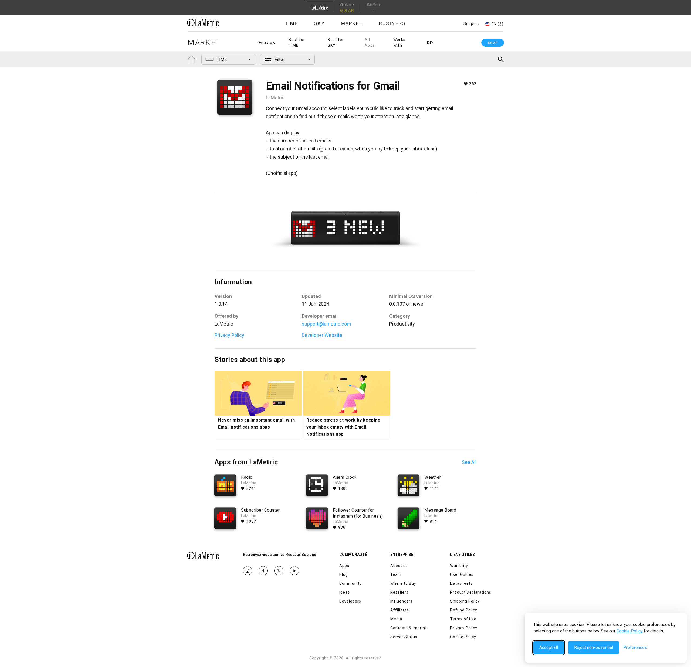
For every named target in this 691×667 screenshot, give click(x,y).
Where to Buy (403, 583)
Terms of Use (463, 619)
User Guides (461, 574)
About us (399, 565)
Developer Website (322, 335)
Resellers (399, 592)
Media (396, 619)
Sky (319, 23)
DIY (430, 42)
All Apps (370, 42)
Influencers (401, 601)
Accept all (548, 647)
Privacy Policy (229, 335)
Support (471, 23)
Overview (266, 42)
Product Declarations (470, 592)
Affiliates (399, 610)
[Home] (218, 22)
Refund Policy (463, 610)
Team (395, 574)
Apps (344, 565)
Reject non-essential (593, 647)
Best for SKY (336, 42)
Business (392, 23)
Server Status (403, 637)
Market (352, 23)
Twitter (278, 570)
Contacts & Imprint (408, 628)
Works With (399, 42)
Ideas (344, 592)
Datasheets (461, 583)
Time (291, 23)
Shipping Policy (465, 601)
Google (294, 570)
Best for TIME (297, 42)
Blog (343, 574)
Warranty (459, 565)
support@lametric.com (326, 324)
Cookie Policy (630, 631)
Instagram (247, 570)
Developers (350, 601)
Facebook (263, 570)
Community (350, 583)
